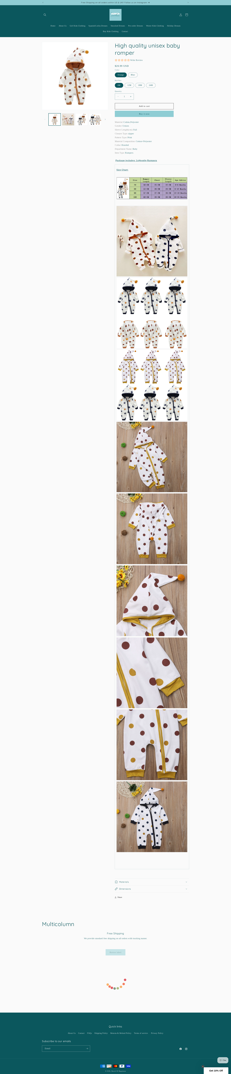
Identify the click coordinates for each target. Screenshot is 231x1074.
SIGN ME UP (115, 544)
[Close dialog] (139, 525)
